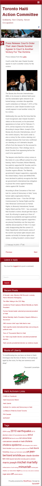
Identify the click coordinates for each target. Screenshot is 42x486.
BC (24, 245)
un (12, 473)
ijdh (27, 452)
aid (29, 434)
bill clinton (23, 438)
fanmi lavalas (7, 448)
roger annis (7, 474)
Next (35, 252)
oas (22, 470)
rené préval (31, 470)
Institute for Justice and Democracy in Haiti (17, 407)
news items (13, 470)
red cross (25, 470)
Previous (9, 252)
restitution (36, 470)
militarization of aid (8, 467)
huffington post (12, 452)
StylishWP (35, 484)
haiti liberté (34, 448)
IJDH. (25, 57)
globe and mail (25, 448)
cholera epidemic (12, 444)
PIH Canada (7, 414)
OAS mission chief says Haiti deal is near (16, 323)
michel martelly (27, 462)
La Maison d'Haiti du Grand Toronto (15, 411)
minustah (25, 467)
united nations (18, 474)
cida (23, 445)
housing (6, 452)
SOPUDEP (6, 418)
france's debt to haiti (17, 448)
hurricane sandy (21, 452)
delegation (27, 445)
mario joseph (10, 462)
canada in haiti (18, 441)
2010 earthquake (20, 431)
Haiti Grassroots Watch (11, 400)
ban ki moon (15, 438)
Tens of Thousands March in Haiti (14, 333)
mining (16, 467)
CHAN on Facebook (10, 396)
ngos (19, 471)
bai (10, 438)
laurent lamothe (15, 459)
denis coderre (33, 445)
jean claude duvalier (30, 455)
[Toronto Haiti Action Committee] (21, 33)
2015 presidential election (19, 435)
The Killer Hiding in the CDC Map (14, 301)
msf (8, 470)
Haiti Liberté (7, 403)
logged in (16, 266)
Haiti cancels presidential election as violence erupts (20, 343)
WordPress (27, 481)
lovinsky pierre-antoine (28, 459)
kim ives (6, 459)
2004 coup (6, 431)
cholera (28, 441)
